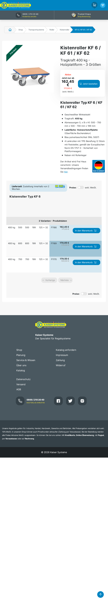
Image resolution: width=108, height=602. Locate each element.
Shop (20, 30)
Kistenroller (64, 30)
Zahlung (60, 360)
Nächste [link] (64, 280)
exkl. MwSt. (90, 187)
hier (66, 171)
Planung (20, 355)
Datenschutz (23, 379)
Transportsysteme (36, 30)
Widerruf (60, 365)
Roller (52, 30)
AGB (18, 389)
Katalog (20, 370)
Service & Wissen (25, 360)
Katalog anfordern (66, 350)
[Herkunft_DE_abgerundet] (98, 166)
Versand (20, 384)
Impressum (62, 355)
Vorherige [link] (50, 280)
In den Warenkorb (84, 230)
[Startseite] (8, 29)
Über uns (21, 365)
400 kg (11, 227)
